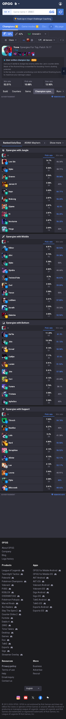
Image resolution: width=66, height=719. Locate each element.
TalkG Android (40, 599)
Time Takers (8, 629)
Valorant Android (41, 585)
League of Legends (11, 570)
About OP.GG (8, 548)
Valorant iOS (39, 588)
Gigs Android (39, 592)
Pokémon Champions (12, 581)
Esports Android (41, 607)
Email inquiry (8, 677)
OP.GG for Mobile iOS (43, 574)
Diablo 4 (6, 621)
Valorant (6, 585)
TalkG (4, 643)
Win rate (59, 155)
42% (21, 34)
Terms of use (8, 670)
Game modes (30, 26)
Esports (5, 647)
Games (5, 636)
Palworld (6, 578)
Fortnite (5, 618)
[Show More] (17, 4)
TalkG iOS (37, 603)
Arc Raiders (7, 607)
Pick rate (49, 155)
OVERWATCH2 (9, 596)
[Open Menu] (60, 4)
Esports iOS (38, 610)
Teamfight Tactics (10, 574)
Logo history (8, 559)
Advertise (37, 670)
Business (37, 666)
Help (4, 673)
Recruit (36, 673)
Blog (4, 555)
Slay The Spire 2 (9, 610)
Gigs (4, 651)
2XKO (4, 625)
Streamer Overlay (10, 654)
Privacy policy (9, 666)
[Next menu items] (51, 26)
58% (10, 34)
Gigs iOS (37, 596)
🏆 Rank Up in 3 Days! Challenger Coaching (29, 19)
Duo (4, 640)
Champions (9, 26)
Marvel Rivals (8, 603)
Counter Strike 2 (9, 614)
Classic (47, 26)
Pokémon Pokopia (10, 599)
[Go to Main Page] (7, 3)
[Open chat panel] (63, 71)
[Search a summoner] (51, 12)
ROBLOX (6, 592)
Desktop (6, 632)
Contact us (7, 681)
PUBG (4, 588)
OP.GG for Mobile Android (45, 570)
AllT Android (39, 578)
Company (6, 551)
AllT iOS (37, 581)
